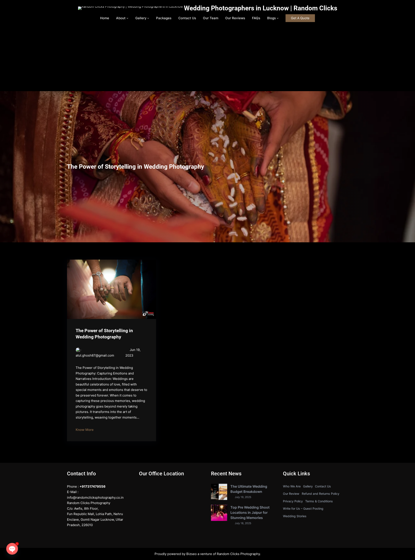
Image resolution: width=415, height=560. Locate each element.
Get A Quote (300, 18)
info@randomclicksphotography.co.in (95, 497)
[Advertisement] (207, 59)
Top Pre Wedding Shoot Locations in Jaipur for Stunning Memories (250, 512)
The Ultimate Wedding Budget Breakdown (248, 489)
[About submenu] (127, 18)
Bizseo (191, 554)
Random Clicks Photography (238, 554)
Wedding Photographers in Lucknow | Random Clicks (260, 8)
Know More (85, 430)
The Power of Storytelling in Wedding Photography (104, 333)
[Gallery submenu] (148, 18)
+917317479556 (92, 486)
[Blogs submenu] (278, 18)
